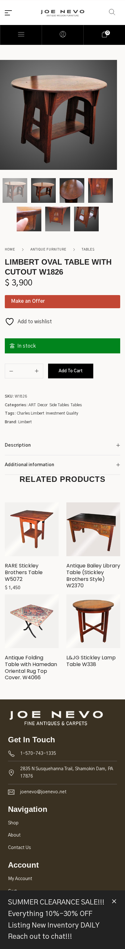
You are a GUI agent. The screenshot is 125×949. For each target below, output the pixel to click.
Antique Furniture (48, 249)
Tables (88, 249)
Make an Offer (28, 301)
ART (32, 405)
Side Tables (59, 405)
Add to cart (71, 371)
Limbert (25, 422)
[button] (32, 531)
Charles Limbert (30, 413)
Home (10, 249)
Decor (43, 405)
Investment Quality (62, 413)
